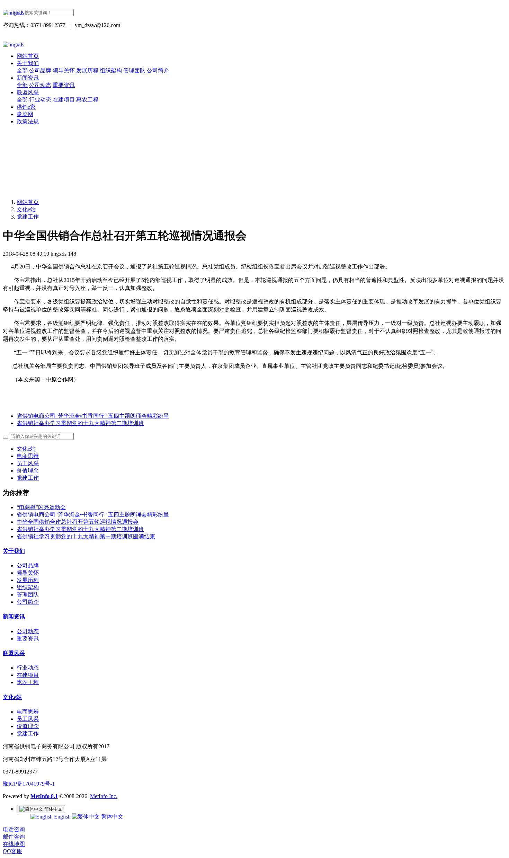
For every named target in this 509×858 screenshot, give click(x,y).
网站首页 (28, 56)
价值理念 (28, 471)
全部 (22, 70)
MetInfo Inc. (103, 796)
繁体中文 (111, 817)
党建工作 (28, 217)
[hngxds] (254, 13)
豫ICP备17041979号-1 (29, 784)
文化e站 (26, 209)
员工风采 (28, 463)
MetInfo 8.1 (44, 796)
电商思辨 (28, 456)
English (62, 817)
